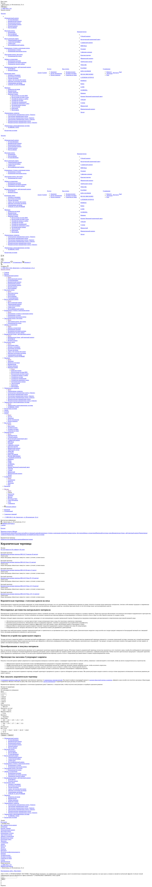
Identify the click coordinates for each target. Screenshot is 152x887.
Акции (3, 844)
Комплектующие (16, 370)
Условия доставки (6, 857)
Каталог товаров (6, 828)
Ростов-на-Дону (12, 498)
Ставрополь (11, 503)
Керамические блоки (7, 838)
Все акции (4, 822)
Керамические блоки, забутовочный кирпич (21, 337)
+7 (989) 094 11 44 (6, 8)
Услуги (10, 416)
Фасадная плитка (13, 293)
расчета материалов (49, 681)
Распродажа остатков (38, 534)
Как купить (11, 426)
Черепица (11, 361)
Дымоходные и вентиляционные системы (20, 405)
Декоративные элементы (15, 391)
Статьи (3, 860)
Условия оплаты (5, 855)
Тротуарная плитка (6, 834)
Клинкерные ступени (7, 833)
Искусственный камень (15, 302)
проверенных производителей (53, 680)
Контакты (4, 850)
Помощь (3, 853)
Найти (3, 879)
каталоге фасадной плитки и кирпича (101, 680)
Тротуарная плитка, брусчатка (17, 321)
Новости (3, 845)
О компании (11, 480)
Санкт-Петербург (13, 500)
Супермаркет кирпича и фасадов (10, 680)
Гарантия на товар (6, 858)
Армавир (10, 495)
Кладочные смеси (13, 345)
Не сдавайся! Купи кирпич (9, 825)
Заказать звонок (5, 269)
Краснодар (11, 494)
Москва (10, 497)
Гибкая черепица (18, 539)
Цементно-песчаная (7, 539)
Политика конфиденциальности (10, 852)
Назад (9, 277)
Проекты (3, 849)
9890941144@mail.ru (8, 523)
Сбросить (10, 735)
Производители (12, 435)
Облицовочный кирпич (15, 279)
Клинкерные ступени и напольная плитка (20, 313)
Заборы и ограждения (14, 328)
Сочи (9, 502)
